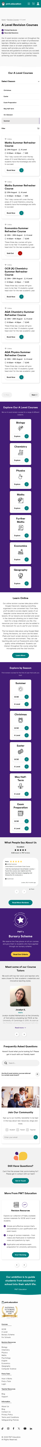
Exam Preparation (10, 102)
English (4, 1361)
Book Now (11, 170)
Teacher (33, 1130)
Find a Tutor (6, 1374)
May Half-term (9, 109)
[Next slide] (24, 1034)
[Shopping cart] (33, 3)
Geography (6, 1366)
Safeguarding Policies (10, 1420)
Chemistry (6, 1350)
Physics (5, 1353)
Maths (4, 1355)
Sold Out (10, 253)
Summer (7, 121)
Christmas (7, 90)
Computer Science (9, 1369)
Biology (4, 1347)
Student (12, 1130)
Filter (3, 128)
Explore (17, 436)
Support (5, 1397)
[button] (17, 892)
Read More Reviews (20, 903)
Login (4, 1384)
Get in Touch (20, 1181)
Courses (5, 1324)
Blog (3, 1394)
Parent (22, 1130)
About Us (5, 1406)
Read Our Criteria (20, 954)
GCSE (16, 697)
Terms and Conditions (10, 1417)
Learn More (20, 655)
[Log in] (38, 3)
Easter (6, 96)
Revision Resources (9, 1342)
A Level (17, 704)
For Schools (6, 1337)
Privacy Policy (7, 1414)
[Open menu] (29, 4)
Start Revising (20, 1255)
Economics (6, 1363)
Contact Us (6, 1412)
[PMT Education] (11, 4)
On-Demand (8, 115)
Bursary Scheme (8, 1335)
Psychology (6, 1358)
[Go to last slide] (17, 1034)
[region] (20, 872)
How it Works (7, 1379)
